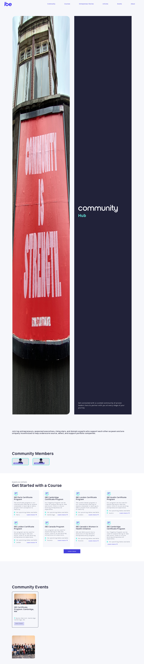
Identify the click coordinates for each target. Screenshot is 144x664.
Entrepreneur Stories (86, 4)
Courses (67, 4)
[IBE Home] (8, 4)
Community (51, 4)
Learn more (31, 515)
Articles (105, 4)
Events (119, 4)
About (133, 4)
